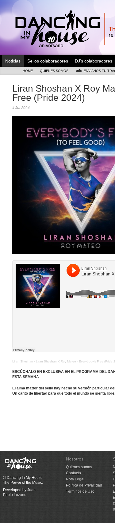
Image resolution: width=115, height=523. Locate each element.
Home (28, 71)
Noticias (13, 61)
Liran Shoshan (22, 361)
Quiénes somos (79, 467)
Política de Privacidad (84, 485)
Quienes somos (54, 71)
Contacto (73, 473)
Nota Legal (75, 479)
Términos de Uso (80, 491)
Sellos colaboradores (47, 61)
